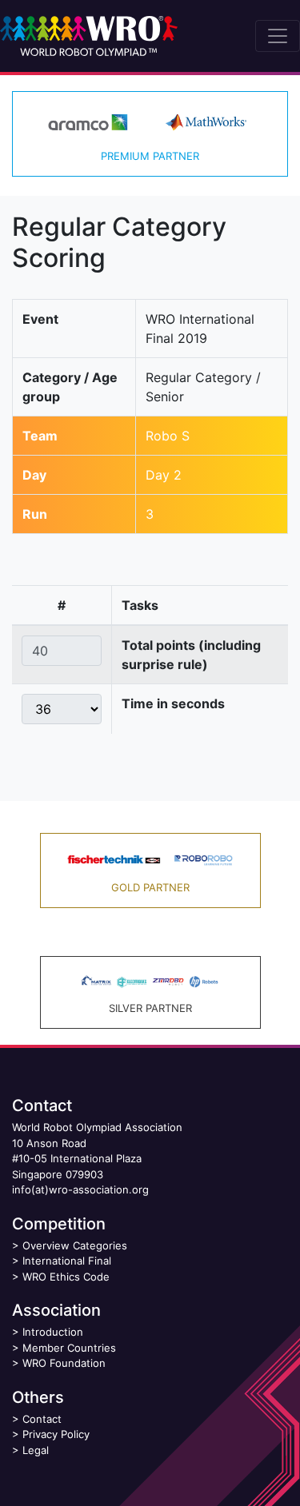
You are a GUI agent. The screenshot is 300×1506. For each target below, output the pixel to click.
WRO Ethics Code (66, 1276)
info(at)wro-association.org (80, 1189)
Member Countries (69, 1347)
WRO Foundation (64, 1363)
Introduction (52, 1331)
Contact (42, 1418)
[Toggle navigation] (277, 36)
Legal (35, 1450)
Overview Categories (74, 1245)
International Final (66, 1260)
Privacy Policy (56, 1434)
